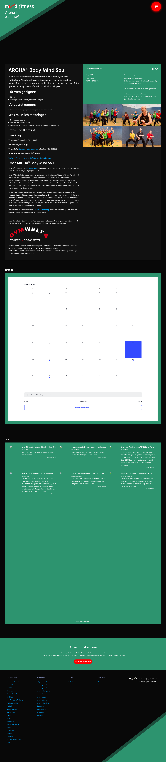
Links (69, 685)
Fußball (9, 706)
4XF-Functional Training (15, 700)
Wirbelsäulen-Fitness (14, 739)
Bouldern (10, 697)
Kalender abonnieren (82, 407)
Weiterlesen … (51, 457)
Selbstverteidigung (13, 724)
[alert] (83, 394)
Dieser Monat (83, 401)
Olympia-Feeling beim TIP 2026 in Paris (137, 447)
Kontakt (70, 682)
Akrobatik (10, 685)
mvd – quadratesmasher (45, 688)
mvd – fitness (41, 694)
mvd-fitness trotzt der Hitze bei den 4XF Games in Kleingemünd (49, 447)
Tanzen (9, 727)
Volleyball (10, 733)
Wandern (10, 736)
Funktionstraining (13, 703)
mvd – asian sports (43, 691)
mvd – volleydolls (43, 703)
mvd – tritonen (42, 700)
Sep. (139, 401)
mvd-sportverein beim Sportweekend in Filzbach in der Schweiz (48, 473)
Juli (27, 401)
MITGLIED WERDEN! (83, 661)
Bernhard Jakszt (32, 168)
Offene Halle (11, 712)
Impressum (40, 712)
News (100, 682)
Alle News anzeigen (83, 621)
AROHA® (9, 688)
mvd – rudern (41, 697)
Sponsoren (40, 706)
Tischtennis (10, 730)
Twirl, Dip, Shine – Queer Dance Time (136, 473)
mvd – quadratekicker (44, 685)
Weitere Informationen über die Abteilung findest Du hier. (29, 158)
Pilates (9, 715)
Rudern (9, 718)
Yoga (8, 742)
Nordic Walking (12, 709)
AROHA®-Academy (42, 210)
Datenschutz (41, 709)
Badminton (10, 691)
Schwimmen (11, 721)
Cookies (40, 715)
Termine (101, 685)
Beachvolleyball (12, 694)
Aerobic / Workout (13, 682)
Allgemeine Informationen (45, 682)
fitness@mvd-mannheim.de (29, 149)
